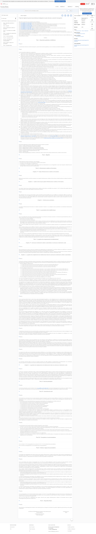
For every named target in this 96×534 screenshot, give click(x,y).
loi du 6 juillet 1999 (54, 135)
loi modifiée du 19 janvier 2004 (26, 25)
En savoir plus (51, 1)
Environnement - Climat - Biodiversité (82, 30)
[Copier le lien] (79, 39)
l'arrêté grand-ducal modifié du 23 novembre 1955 (53, 137)
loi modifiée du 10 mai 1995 (26, 26)
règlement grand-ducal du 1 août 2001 (28, 135)
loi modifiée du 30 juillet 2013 (26, 22)
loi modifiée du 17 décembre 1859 (27, 28)
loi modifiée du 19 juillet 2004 (26, 24)
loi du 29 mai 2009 (41, 102)
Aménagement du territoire (80, 33)
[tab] (92, 16)
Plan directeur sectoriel (80, 36)
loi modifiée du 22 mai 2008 (26, 23)
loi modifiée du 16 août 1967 (26, 27)
